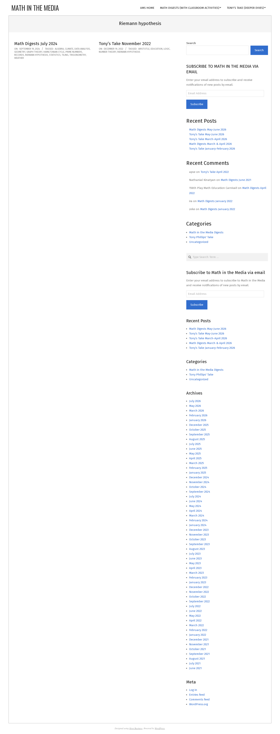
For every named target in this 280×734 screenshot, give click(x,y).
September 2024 (199, 491)
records (19, 55)
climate (69, 49)
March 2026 (196, 410)
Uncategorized (198, 242)
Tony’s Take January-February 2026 (212, 148)
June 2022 (195, 611)
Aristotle (144, 49)
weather (19, 58)
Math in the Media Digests (206, 232)
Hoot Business (135, 728)
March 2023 (196, 572)
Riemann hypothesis (36, 55)
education (156, 49)
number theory (107, 52)
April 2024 (195, 510)
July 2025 (195, 444)
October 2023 (197, 539)
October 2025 (197, 429)
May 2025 (195, 453)
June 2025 (195, 448)
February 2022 (198, 630)
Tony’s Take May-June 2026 (206, 134)
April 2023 (195, 568)
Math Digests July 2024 (35, 43)
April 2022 (195, 620)
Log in (193, 690)
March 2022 (196, 625)
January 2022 (197, 635)
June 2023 (195, 558)
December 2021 (199, 639)
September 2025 (199, 434)
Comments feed (199, 699)
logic (167, 49)
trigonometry (78, 55)
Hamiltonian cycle (53, 52)
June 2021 (195, 668)
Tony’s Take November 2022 (125, 43)
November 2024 (199, 482)
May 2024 (195, 506)
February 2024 (198, 520)
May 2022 (195, 615)
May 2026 (195, 406)
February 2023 (198, 577)
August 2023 (197, 549)
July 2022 (195, 606)
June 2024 (195, 501)
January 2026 (197, 420)
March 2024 (196, 515)
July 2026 (195, 401)
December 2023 (199, 530)
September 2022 (199, 601)
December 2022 (199, 587)
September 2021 (199, 654)
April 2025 (195, 458)
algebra (59, 49)
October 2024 (197, 487)
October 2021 (197, 649)
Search (191, 43)
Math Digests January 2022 (215, 201)
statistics (55, 55)
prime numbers (74, 52)
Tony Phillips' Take (201, 237)
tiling (65, 55)
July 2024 (195, 496)
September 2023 (199, 544)
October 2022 (197, 596)
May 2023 (195, 563)
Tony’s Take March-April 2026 (208, 139)
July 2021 (195, 663)
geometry (19, 52)
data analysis (82, 49)
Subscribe (196, 104)
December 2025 (199, 425)
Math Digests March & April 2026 (210, 144)
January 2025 (197, 472)
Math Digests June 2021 (236, 180)
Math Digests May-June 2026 (207, 129)
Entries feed (197, 694)
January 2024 (197, 525)
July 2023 (195, 553)
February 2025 (198, 468)
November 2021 (199, 644)
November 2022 (199, 592)
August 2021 (197, 658)
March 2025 (196, 463)
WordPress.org (198, 704)
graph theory (34, 52)
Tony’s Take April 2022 (215, 172)
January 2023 (197, 582)
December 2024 (199, 477)
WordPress (160, 728)
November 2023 (199, 534)
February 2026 (198, 415)
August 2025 (197, 439)
